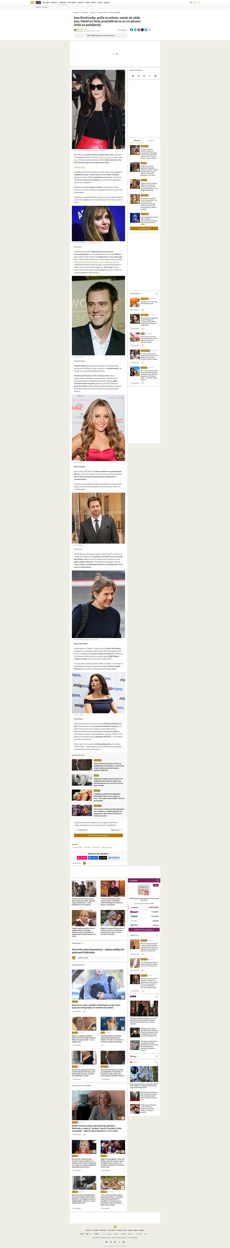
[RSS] (149, 76)
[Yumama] (138, 1234)
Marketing (102, 1237)
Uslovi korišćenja (132, 1237)
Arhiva (113, 1237)
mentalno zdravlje (105, 157)
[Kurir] (82, 1234)
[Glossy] (109, 1234)
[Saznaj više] (156, 996)
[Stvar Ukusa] (147, 1234)
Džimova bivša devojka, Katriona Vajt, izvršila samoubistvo (96, 262)
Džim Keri (87, 847)
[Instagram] (138, 76)
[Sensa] (130, 1234)
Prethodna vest (82, 830)
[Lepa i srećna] (116, 1234)
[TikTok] (144, 76)
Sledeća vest (115, 830)
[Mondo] (89, 1234)
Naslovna (77, 12)
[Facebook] (133, 76)
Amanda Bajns (106, 847)
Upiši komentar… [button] (83, 958)
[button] (122, 30)
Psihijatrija (96, 847)
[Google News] (155, 76)
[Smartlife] (123, 1234)
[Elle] (103, 1234)
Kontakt (108, 1237)
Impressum (96, 1237)
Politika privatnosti (122, 1237)
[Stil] (32, 2)
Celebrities (85, 12)
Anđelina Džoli (79, 167)
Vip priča (93, 12)
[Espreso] (97, 1234)
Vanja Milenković (82, 29)
